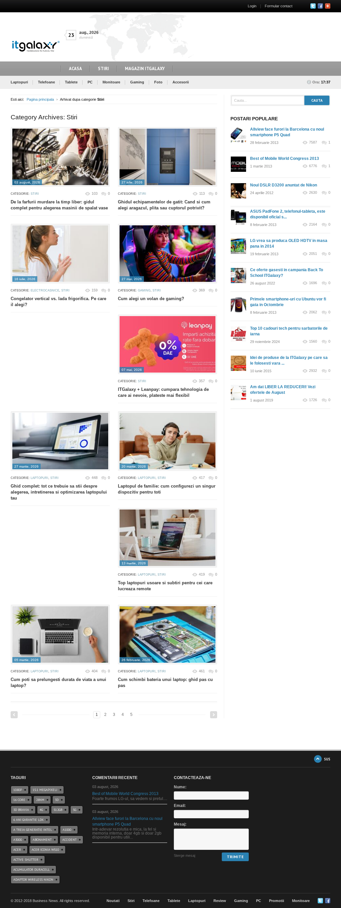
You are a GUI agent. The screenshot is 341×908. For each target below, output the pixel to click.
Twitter (313, 6)
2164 (313, 224)
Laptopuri (19, 82)
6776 (313, 166)
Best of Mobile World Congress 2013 (284, 158)
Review (219, 901)
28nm (40, 800)
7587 (313, 142)
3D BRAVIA (21, 810)
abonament (42, 840)
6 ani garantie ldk (28, 820)
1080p (17, 790)
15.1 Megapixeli (45, 790)
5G (74, 810)
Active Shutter (25, 859)
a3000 (17, 840)
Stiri (103, 68)
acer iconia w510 (45, 850)
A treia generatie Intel (32, 830)
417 (202, 478)
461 (202, 671)
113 (202, 193)
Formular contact (278, 6)
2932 (313, 371)
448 (95, 478)
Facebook (320, 6)
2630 (313, 192)
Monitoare (111, 82)
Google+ (327, 6)
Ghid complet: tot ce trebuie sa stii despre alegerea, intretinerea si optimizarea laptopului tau (59, 492)
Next (213, 714)
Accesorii (180, 82)
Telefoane (46, 82)
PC (90, 82)
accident (69, 840)
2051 (313, 254)
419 (202, 574)
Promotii (276, 901)
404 (95, 671)
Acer (17, 850)
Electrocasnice (45, 290)
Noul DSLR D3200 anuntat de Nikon (283, 185)
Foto (158, 82)
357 (202, 381)
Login (252, 6)
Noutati (113, 901)
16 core (19, 800)
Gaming (137, 82)
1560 (313, 341)
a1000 (67, 830)
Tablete (71, 82)
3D (57, 800)
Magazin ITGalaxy (145, 68)
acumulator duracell (31, 869)
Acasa (75, 68)
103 (95, 193)
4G (41, 810)
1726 (313, 400)
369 (202, 290)
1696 (313, 283)
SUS (327, 758)
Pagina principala (40, 99)
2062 (313, 312)
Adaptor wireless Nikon (33, 879)
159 (95, 290)
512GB (58, 810)
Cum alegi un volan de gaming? (151, 298)
